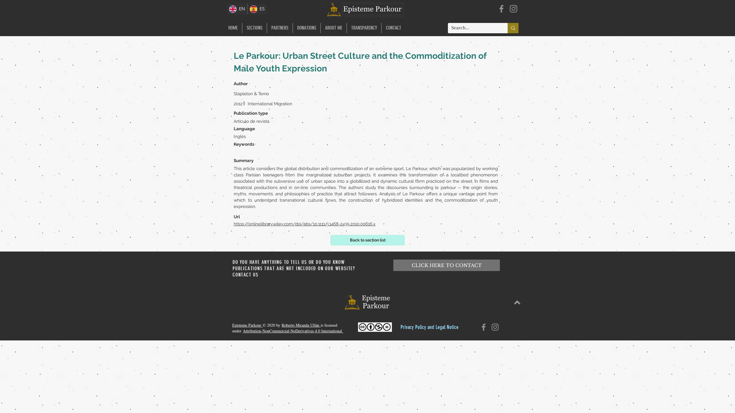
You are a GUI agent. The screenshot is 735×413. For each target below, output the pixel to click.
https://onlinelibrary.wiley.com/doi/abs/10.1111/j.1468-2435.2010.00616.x (305, 224)
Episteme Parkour (247, 325)
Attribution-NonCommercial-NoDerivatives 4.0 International (293, 331)
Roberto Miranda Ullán (301, 325)
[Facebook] (501, 9)
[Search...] (513, 28)
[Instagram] (513, 9)
